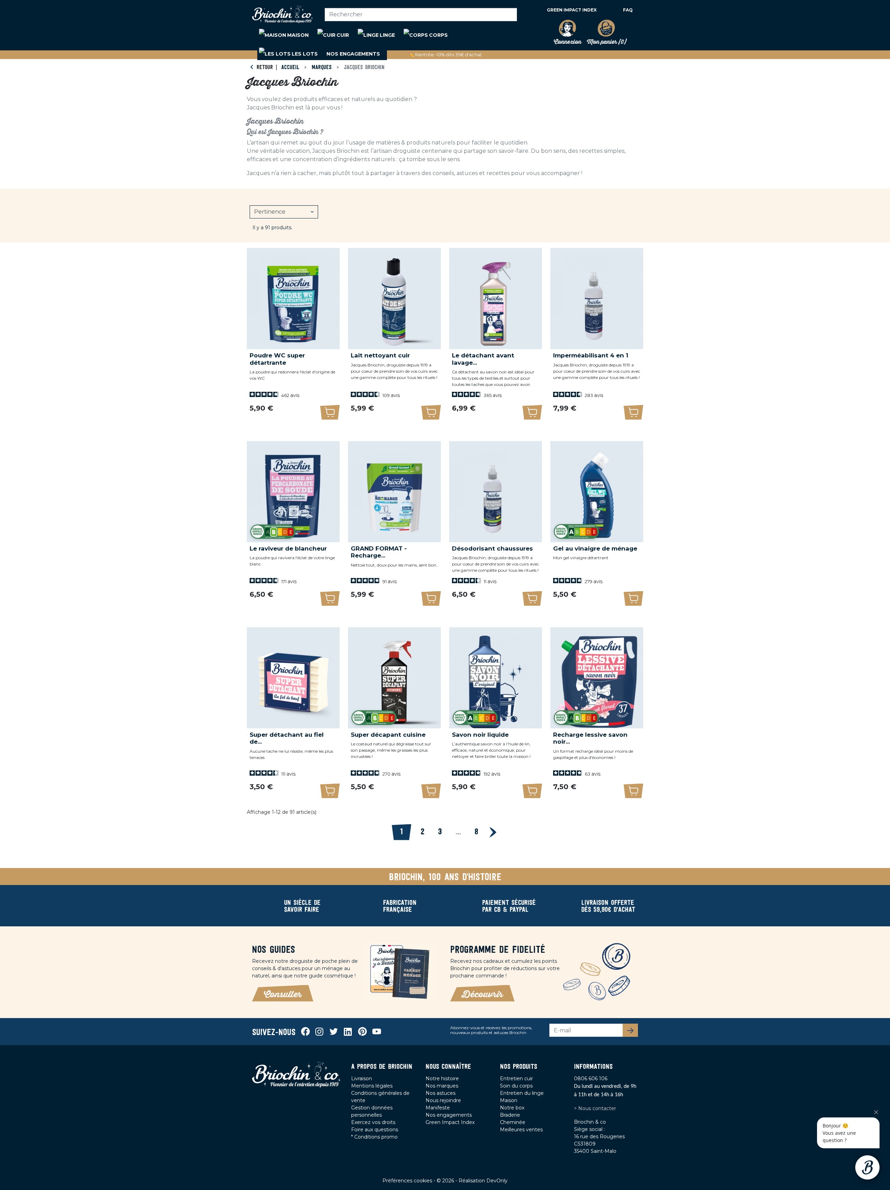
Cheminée (512, 1122)
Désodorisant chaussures (492, 548)
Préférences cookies (408, 1180)
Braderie (510, 1115)
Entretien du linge (522, 1093)
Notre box (512, 1108)
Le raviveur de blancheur (288, 548)
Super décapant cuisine (388, 734)
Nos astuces (440, 1093)
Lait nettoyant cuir (380, 355)
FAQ (628, 10)
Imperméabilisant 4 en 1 (590, 355)
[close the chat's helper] (876, 1112)
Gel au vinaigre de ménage (595, 548)
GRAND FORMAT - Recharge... (379, 552)
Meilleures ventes (521, 1129)
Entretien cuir (516, 1078)
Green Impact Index (572, 10)
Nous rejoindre (443, 1100)
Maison (508, 1100)
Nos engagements (449, 1115)
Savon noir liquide (480, 734)
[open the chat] (867, 1167)
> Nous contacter (595, 1108)
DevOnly (497, 1180)
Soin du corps (516, 1086)
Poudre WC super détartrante (277, 359)
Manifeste (438, 1108)
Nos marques (442, 1086)
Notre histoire (442, 1078)
